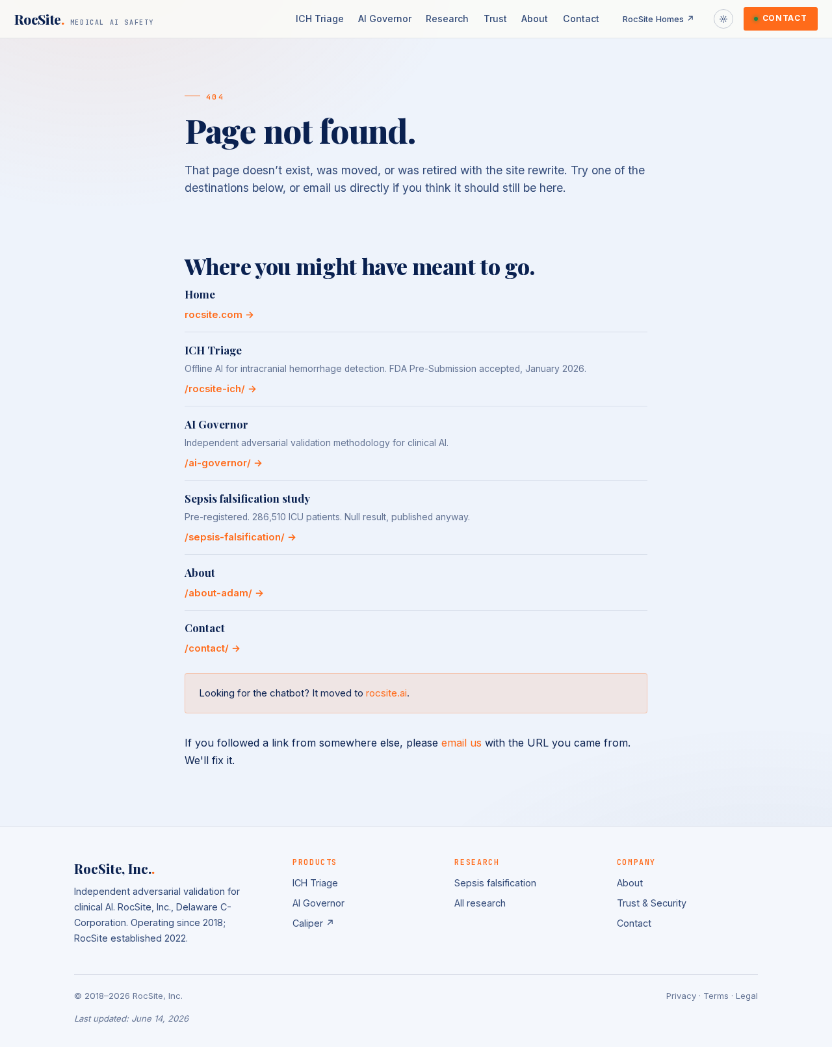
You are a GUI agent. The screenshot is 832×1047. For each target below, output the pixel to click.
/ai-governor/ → (224, 463)
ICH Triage (320, 18)
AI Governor (384, 18)
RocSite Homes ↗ (659, 19)
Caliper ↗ (313, 923)
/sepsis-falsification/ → (240, 537)
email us (461, 742)
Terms (716, 995)
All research (480, 902)
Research (447, 18)
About (534, 18)
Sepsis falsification (495, 882)
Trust (495, 18)
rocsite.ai (386, 693)
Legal (747, 995)
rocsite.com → (219, 315)
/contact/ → (212, 648)
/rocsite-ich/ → (221, 389)
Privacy (681, 995)
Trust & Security (651, 902)
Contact (581, 18)
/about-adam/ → (224, 593)
